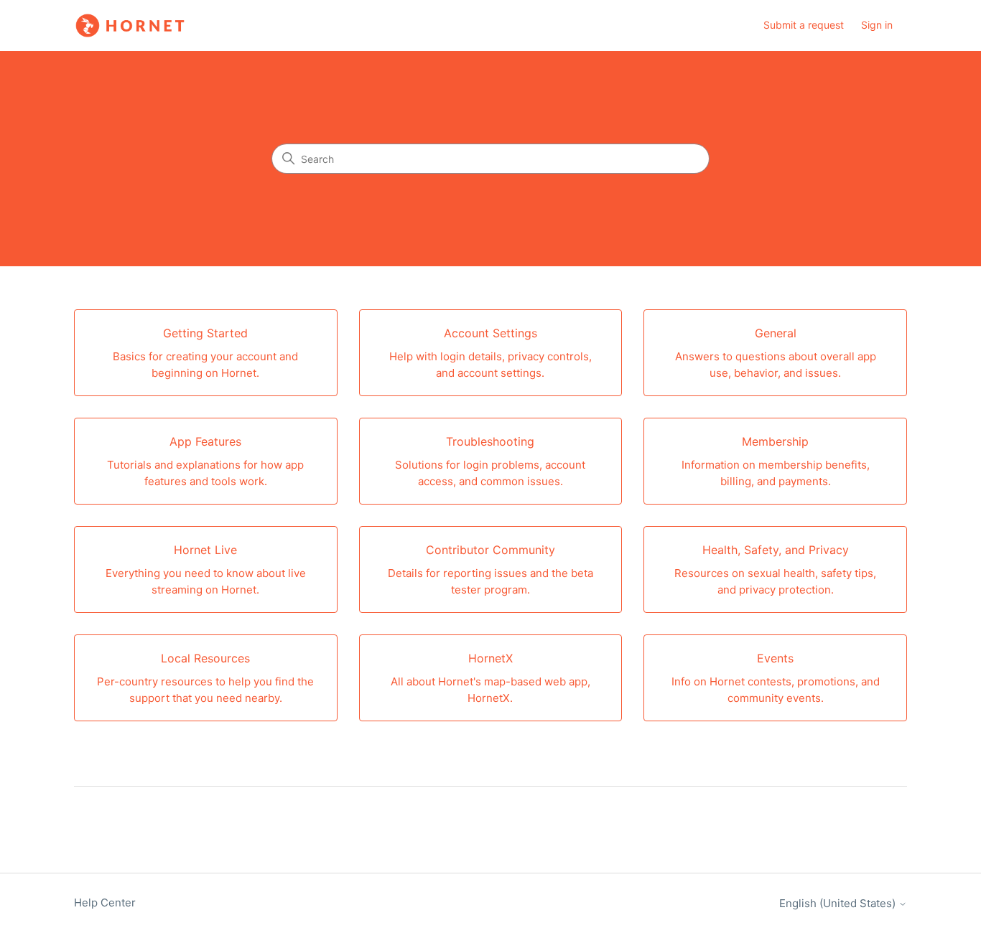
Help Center (105, 902)
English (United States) (838, 903)
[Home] (130, 25)
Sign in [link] (877, 25)
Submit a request (803, 25)
